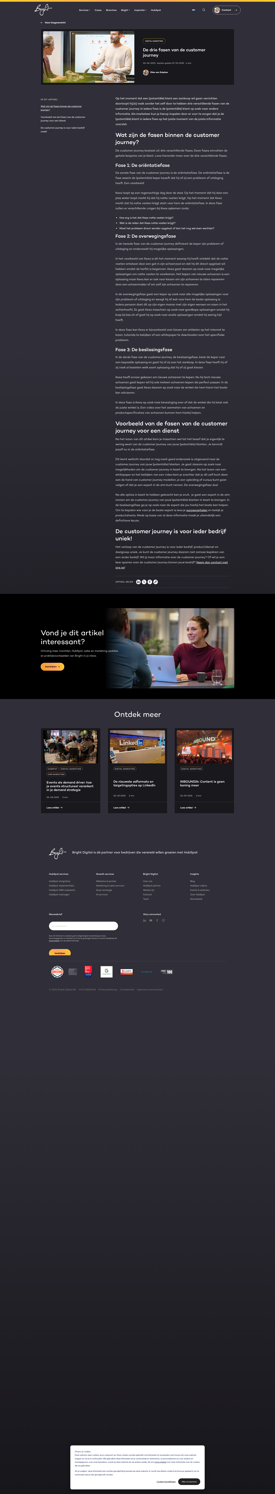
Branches (111, 10)
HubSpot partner (152, 885)
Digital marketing (154, 41)
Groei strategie (104, 890)
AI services (102, 894)
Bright (124, 10)
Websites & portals (106, 881)
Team (146, 899)
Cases (98, 10)
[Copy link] (155, 582)
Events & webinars (200, 890)
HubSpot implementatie (61, 885)
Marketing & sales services (110, 885)
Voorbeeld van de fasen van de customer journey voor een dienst (63, 119)
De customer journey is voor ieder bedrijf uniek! (63, 129)
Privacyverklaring (107, 989)
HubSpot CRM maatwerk (62, 890)
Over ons (147, 881)
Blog (192, 881)
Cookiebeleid (127, 989)
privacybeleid (160, 1462)
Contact (147, 894)
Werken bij (148, 890)
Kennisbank (196, 899)
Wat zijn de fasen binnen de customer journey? (61, 108)
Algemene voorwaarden (150, 989)
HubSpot (156, 10)
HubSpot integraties (59, 881)
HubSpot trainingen (59, 894)
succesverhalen (196, 510)
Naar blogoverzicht (55, 23)
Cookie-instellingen (166, 1481)
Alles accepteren (189, 1481)
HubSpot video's (198, 885)
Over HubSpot (197, 894)
